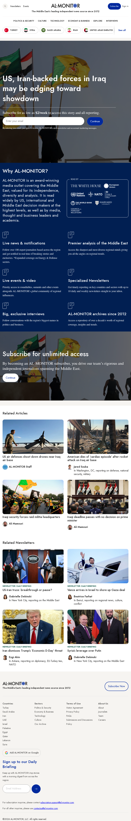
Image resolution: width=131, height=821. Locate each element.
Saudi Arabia (9, 711)
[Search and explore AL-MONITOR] (5, 6)
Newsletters (15, 6)
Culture (42, 21)
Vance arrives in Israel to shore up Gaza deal (96, 590)
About (101, 707)
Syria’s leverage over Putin (84, 651)
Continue (10, 378)
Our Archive (40, 724)
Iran (4, 715)
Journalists (102, 711)
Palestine (7, 728)
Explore (97, 21)
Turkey (6, 707)
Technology (57, 21)
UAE (5, 719)
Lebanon (6, 740)
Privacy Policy (72, 711)
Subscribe (114, 6)
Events (26, 6)
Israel (5, 724)
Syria (5, 744)
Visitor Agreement (74, 707)
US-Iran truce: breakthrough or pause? (27, 590)
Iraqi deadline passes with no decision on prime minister (97, 519)
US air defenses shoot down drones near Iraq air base (31, 458)
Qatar (5, 736)
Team (100, 715)
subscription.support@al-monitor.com (57, 802)
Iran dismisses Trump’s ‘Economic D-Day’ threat (32, 651)
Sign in (125, 6)
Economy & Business (79, 21)
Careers (102, 719)
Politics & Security (23, 21)
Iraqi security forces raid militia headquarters (31, 517)
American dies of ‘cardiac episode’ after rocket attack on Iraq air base (97, 458)
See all (122, 30)
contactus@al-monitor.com (46, 808)
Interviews (112, 21)
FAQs (68, 715)
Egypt (5, 732)
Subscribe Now (116, 686)
